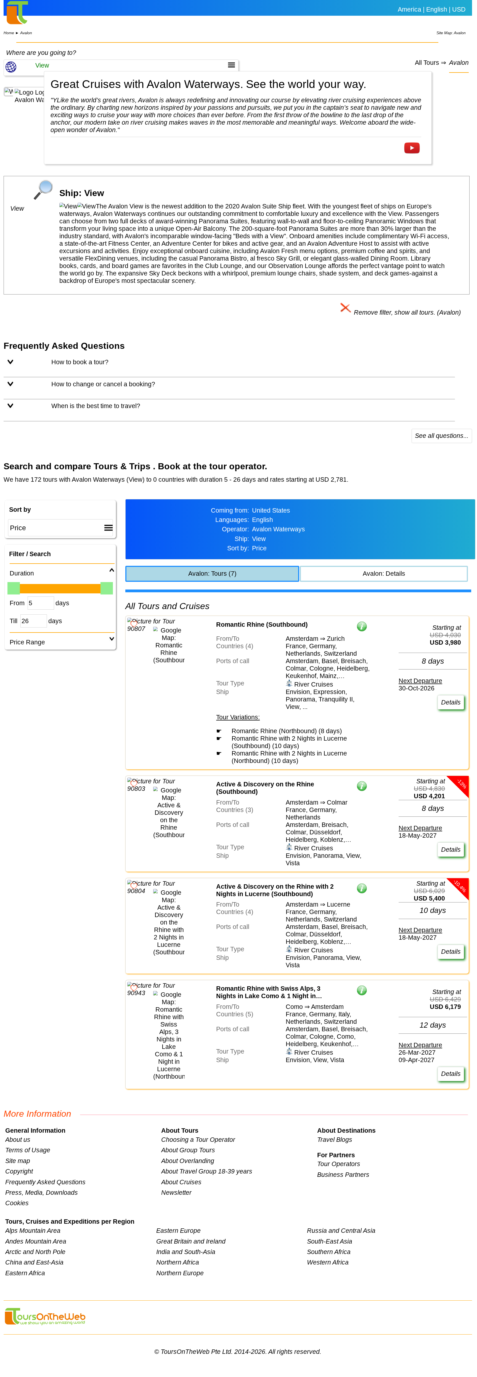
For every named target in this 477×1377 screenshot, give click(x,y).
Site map (17, 1160)
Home (9, 33)
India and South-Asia (185, 1251)
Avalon (26, 33)
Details (451, 702)
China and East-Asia (34, 1262)
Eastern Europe (178, 1230)
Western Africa (328, 1262)
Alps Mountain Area (32, 1230)
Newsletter (176, 1192)
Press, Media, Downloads (41, 1192)
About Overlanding (187, 1160)
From (17, 603)
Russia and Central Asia (341, 1230)
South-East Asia (329, 1241)
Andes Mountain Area (35, 1241)
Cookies (17, 1203)
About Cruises (181, 1182)
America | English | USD (432, 9)
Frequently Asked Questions (45, 1182)
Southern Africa (329, 1251)
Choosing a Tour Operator (198, 1139)
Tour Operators (338, 1163)
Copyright (19, 1171)
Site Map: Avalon (451, 33)
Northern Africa (177, 1262)
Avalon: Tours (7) (212, 573)
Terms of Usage (27, 1150)
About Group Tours (188, 1150)
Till (13, 621)
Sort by (20, 509)
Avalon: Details (384, 573)
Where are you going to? (41, 52)
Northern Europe (180, 1273)
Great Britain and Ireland (191, 1241)
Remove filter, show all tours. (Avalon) (406, 312)
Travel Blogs (334, 1139)
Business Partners (343, 1174)
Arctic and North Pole (35, 1251)
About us (17, 1139)
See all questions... (441, 435)
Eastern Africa (25, 1273)
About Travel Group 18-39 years (206, 1171)
